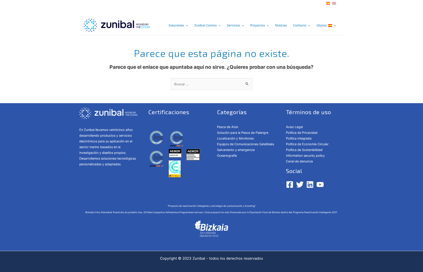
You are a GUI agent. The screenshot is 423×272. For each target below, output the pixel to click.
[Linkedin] (310, 184)
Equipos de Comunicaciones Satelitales (245, 144)
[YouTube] (320, 184)
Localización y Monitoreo (235, 138)
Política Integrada (299, 138)
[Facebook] (289, 184)
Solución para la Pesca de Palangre (242, 132)
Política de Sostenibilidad (304, 150)
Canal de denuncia (299, 161)
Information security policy (305, 155)
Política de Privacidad (301, 132)
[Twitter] (300, 184)
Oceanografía (227, 155)
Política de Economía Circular (307, 144)
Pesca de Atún (227, 127)
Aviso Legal (294, 127)
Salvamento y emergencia (236, 150)
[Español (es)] (328, 3)
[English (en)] (334, 3)
